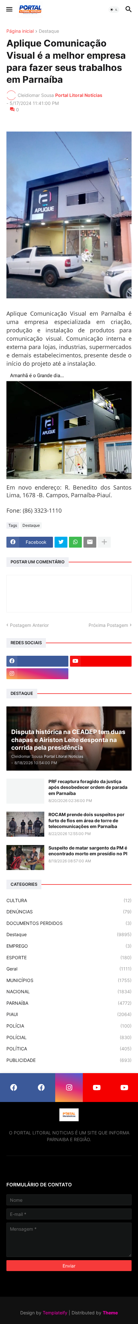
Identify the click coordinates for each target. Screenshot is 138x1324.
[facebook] (37, 661)
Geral (69, 968)
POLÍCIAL (69, 1037)
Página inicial (20, 31)
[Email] (89, 542)
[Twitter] (61, 542)
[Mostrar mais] (104, 542)
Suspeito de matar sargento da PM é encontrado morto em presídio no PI (87, 850)
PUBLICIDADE (69, 1060)
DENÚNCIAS (69, 911)
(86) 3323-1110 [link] (42, 510)
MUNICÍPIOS (69, 980)
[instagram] (37, 673)
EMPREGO (69, 946)
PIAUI (69, 1014)
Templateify (55, 1312)
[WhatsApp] (75, 542)
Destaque (49, 31)
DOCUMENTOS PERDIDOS (69, 923)
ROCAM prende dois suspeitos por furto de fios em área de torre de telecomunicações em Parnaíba (86, 820)
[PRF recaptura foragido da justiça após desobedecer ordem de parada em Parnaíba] (25, 791)
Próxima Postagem (108, 625)
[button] (9, 9)
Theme (110, 1312)
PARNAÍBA (69, 1003)
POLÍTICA (69, 1048)
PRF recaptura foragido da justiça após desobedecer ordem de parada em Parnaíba (87, 787)
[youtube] (101, 661)
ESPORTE (69, 957)
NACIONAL (69, 991)
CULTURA (69, 900)
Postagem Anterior (29, 625)
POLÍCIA (69, 1026)
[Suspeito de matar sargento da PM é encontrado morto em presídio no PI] (25, 857)
